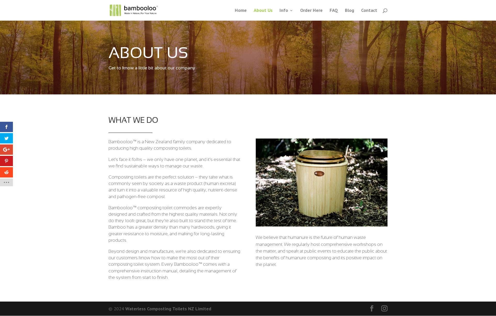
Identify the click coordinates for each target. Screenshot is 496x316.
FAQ (334, 11)
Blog (349, 11)
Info (284, 11)
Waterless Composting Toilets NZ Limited (168, 309)
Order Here (311, 11)
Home (241, 11)
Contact (369, 11)
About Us (263, 11)
